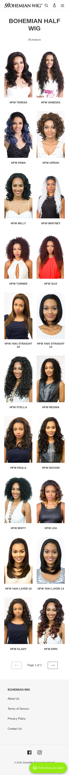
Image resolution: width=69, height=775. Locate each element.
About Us (13, 698)
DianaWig (28, 762)
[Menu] (62, 5)
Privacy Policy (17, 718)
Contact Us (15, 728)
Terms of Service (18, 708)
